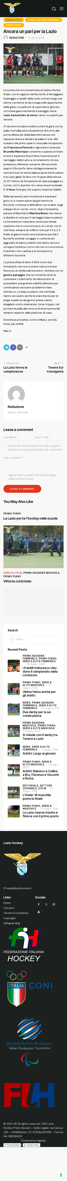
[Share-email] (20, 347)
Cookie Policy (32, 1145)
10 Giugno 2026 (49, 808)
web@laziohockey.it (19, 888)
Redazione (16, 407)
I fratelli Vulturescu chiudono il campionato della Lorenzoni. (40, 671)
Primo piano (13, 25)
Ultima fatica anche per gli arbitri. (39, 693)
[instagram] (53, 904)
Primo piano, (48, 658)
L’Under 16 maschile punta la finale (37, 796)
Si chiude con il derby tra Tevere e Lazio (40, 736)
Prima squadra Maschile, (33, 724)
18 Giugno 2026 (36, 664)
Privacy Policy (13, 1145)
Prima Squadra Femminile (43, 20)
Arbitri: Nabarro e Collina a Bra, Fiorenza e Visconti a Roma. (41, 774)
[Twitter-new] (6, 347)
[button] (62, 9)
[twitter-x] (46, 904)
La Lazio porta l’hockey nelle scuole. (30, 518)
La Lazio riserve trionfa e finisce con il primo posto (41, 814)
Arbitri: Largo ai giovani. (39, 753)
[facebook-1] (38, 904)
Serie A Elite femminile (39, 661)
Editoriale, (31, 785)
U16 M (42, 788)
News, (27, 702)
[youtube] (38, 911)
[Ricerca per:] (33, 639)
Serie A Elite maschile (39, 728)
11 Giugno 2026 (50, 749)
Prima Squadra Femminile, (33, 657)
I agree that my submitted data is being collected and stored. (31, 477)
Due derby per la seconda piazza (37, 713)
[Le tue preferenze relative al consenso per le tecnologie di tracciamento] (61, 1175)
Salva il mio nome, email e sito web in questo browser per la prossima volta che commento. (35, 447)
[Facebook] (13, 347)
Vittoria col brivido (17, 581)
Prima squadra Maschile (41, 572)
